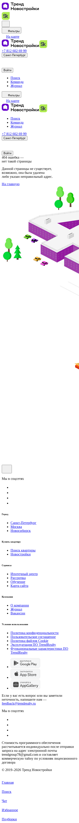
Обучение (18, 582)
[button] (10, 36)
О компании (20, 605)
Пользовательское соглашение (33, 637)
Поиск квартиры (23, 550)
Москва (16, 527)
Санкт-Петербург (23, 523)
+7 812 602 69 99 (14, 51)
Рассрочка (18, 578)
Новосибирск (21, 531)
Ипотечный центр (24, 574)
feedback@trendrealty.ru (19, 703)
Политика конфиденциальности (35, 633)
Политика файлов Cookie (29, 641)
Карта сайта (19, 586)
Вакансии (18, 613)
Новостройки (21, 554)
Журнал (16, 609)
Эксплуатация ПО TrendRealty (33, 645)
